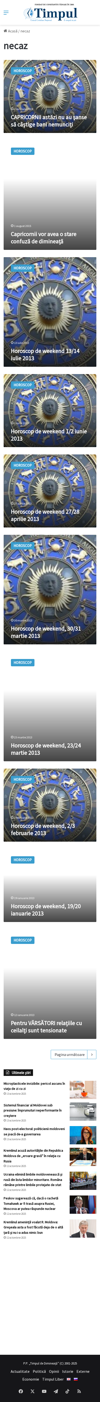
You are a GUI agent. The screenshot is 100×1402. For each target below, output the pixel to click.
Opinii (54, 1371)
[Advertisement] (50, 1297)
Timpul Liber (53, 1379)
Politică (39, 1371)
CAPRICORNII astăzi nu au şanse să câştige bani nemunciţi (49, 120)
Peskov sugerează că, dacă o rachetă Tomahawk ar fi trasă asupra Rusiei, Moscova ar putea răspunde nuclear (31, 1203)
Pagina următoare (70, 1054)
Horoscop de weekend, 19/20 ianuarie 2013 (46, 909)
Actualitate (20, 1371)
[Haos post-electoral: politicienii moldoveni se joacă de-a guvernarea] (83, 1135)
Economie (30, 1379)
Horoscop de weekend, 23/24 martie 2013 (46, 749)
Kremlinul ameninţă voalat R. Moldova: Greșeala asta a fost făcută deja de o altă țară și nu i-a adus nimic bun (33, 1227)
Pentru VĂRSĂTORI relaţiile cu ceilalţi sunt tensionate (46, 1026)
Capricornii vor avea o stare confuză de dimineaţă (43, 237)
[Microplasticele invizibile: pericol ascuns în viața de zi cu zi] (83, 1090)
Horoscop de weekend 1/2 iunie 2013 (49, 434)
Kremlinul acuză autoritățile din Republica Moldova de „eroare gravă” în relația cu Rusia (33, 1155)
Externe (83, 1371)
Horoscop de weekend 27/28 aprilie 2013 (45, 515)
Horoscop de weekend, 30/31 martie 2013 (46, 632)
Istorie (67, 1371)
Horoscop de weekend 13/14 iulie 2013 (45, 354)
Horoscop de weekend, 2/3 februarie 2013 (43, 829)
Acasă (12, 30)
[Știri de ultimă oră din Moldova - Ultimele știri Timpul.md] (50, 12)
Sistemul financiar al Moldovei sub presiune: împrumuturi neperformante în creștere (33, 1110)
